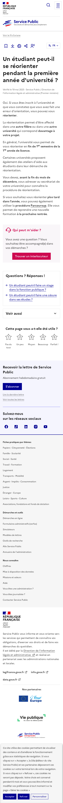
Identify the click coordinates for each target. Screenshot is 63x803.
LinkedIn (25, 426)
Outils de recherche (13, 540)
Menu (58, 8)
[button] (32, 46)
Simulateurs (9, 529)
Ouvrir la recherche (48, 4)
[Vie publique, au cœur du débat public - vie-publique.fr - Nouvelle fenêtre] (32, 718)
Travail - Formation (12, 464)
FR (53, 45)
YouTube (45, 426)
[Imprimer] (19, 46)
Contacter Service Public (15, 600)
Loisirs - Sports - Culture (15, 498)
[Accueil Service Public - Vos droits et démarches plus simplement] (25, 26)
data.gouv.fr (10, 679)
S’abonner (12, 386)
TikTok (16, 426)
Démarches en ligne (13, 518)
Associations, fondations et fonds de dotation (26, 504)
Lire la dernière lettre (13, 394)
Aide (5, 583)
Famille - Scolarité (12, 453)
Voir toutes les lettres (13, 399)
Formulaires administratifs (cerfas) (20, 523)
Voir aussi (14, 313)
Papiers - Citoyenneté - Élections (19, 447)
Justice (6, 487)
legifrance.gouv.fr (13, 672)
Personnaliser (40, 796)
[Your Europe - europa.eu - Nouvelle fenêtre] (32, 699)
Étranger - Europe (12, 492)
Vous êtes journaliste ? (14, 594)
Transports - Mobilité (13, 476)
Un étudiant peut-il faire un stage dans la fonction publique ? (31, 287)
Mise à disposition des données (18, 571)
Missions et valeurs (12, 577)
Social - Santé (9, 459)
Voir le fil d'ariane (11, 35)
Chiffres (7, 566)
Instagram (35, 426)
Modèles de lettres (12, 535)
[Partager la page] (26, 46)
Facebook (6, 426)
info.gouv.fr (38, 672)
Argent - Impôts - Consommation (19, 481)
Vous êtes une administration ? (18, 588)
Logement (8, 470)
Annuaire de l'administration (17, 552)
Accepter (10, 796)
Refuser (24, 796)
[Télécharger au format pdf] (12, 46)
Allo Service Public (12, 546)
